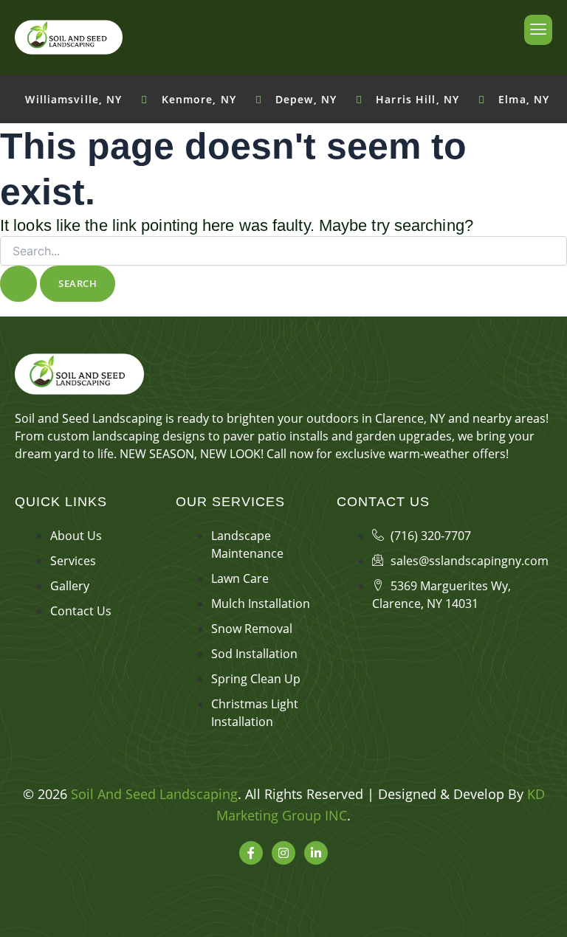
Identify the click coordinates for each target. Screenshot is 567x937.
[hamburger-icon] (538, 30)
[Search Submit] (18, 284)
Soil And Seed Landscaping (154, 794)
